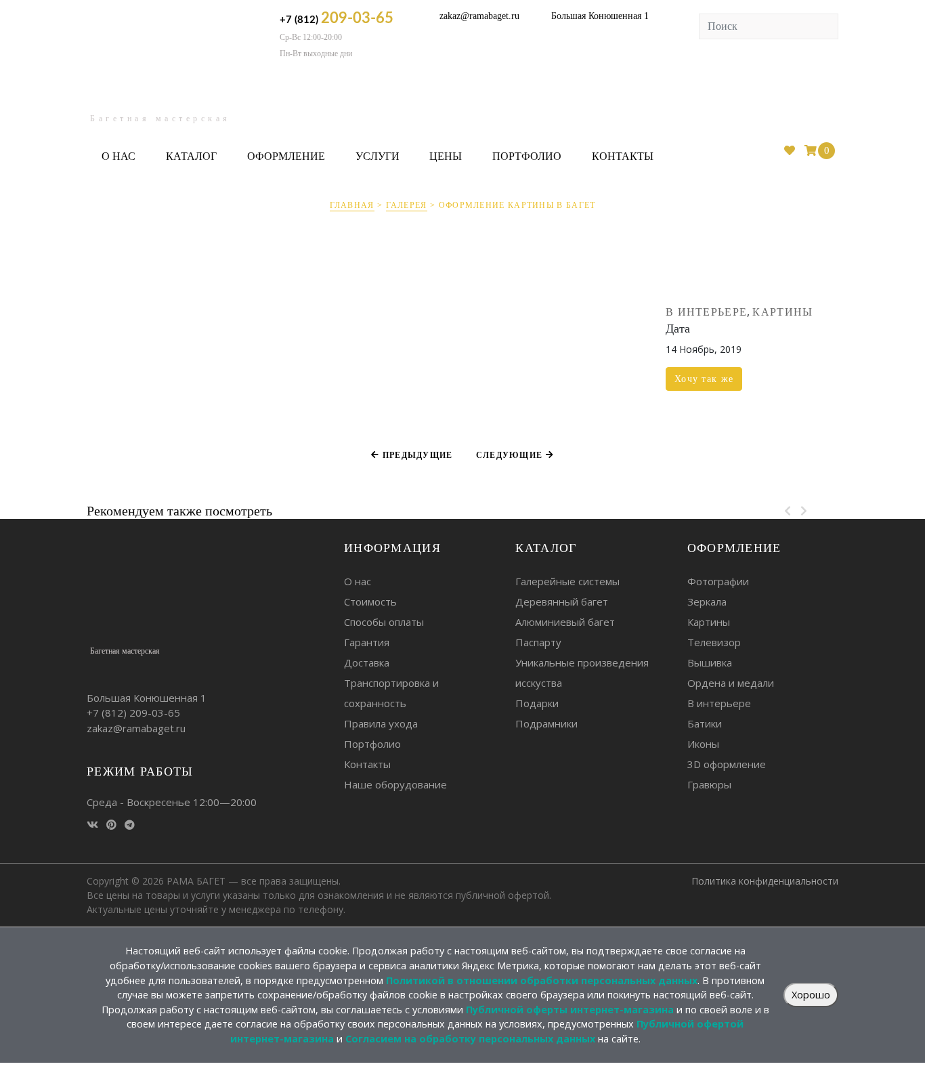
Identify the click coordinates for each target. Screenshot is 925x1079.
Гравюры (709, 784)
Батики (704, 723)
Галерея (406, 205)
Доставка (366, 662)
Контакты (622, 156)
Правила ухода (381, 723)
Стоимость (370, 601)
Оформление (286, 156)
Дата (678, 328)
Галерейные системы (567, 581)
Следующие (511, 455)
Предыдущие (415, 455)
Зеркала (707, 601)
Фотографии (718, 581)
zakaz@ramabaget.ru (479, 16)
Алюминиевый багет (565, 622)
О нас (118, 156)
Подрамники (546, 723)
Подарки (537, 703)
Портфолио (526, 156)
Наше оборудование (395, 784)
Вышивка (709, 662)
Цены (445, 156)
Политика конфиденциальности (764, 880)
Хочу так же (703, 379)
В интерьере (706, 312)
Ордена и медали (730, 683)
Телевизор (714, 642)
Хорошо (811, 994)
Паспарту (538, 642)
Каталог (191, 156)
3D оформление (726, 764)
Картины (782, 312)
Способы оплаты (384, 622)
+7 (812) (336, 18)
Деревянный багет (561, 601)
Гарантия (366, 642)
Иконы (703, 743)
